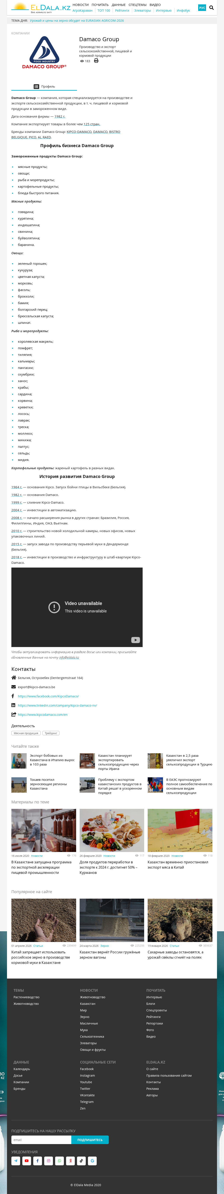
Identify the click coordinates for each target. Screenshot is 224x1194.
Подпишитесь (90, 1140)
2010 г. (16, 531)
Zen (83, 1108)
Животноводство (26, 1004)
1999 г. (16, 502)
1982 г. (59, 116)
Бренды (19, 1088)
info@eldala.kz (69, 657)
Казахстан (87, 1004)
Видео (151, 1036)
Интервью (154, 997)
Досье (18, 1075)
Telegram (87, 1102)
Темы (19, 990)
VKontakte (87, 1095)
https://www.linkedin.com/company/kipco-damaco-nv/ (57, 705)
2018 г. (16, 557)
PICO (32, 137)
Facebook (87, 1069)
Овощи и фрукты (93, 1050)
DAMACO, (100, 131)
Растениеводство (26, 997)
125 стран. (92, 124)
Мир (83, 1010)
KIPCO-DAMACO (79, 131)
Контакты (153, 1082)
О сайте (152, 1069)
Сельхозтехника (92, 1036)
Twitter (85, 1088)
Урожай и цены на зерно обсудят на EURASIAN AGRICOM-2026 (77, 20)
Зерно (104, 946)
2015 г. (16, 544)
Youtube (86, 1082)
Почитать (155, 990)
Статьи (38, 946)
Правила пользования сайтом (169, 1075)
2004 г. (16, 510)
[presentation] (44, 86)
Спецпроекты (156, 1010)
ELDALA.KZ (155, 1062)
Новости (37, 856)
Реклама (152, 1088)
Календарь (22, 1069)
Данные (21, 1062)
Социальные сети (98, 1062)
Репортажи (154, 1023)
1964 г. (16, 487)
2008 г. (16, 517)
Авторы (152, 1095)
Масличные (89, 1023)
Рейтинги (153, 1017)
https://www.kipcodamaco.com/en (43, 715)
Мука (84, 1030)
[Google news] (92, 1161)
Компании (20, 33)
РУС (202, 8)
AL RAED (44, 137)
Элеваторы (88, 1043)
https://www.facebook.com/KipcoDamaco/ (48, 696)
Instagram (87, 1075)
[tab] (44, 86)
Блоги (150, 1004)
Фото (150, 1030)
